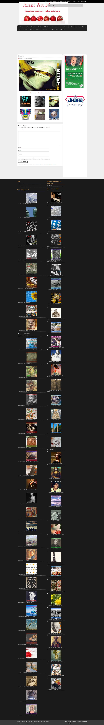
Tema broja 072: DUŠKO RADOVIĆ (55, 633)
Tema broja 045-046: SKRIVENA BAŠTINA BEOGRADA (54, 261)
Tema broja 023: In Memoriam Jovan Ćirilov (27, 503)
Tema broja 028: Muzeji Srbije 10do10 (26, 574)
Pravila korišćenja (23, 186)
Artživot (84, 26)
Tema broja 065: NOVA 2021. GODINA (56, 534)
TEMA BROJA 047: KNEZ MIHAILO (55, 275)
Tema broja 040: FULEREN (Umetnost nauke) (28, 715)
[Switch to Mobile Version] (69, 723)
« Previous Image (32, 92)
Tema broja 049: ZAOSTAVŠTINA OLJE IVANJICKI (54, 304)
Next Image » (48, 92)
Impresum (21, 183)
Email (19, 150)
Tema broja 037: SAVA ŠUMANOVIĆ (26, 672)
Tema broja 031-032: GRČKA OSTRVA (26, 616)
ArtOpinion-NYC (54, 29)
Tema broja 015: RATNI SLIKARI (25, 391)
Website (20, 154)
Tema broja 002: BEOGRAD (24, 217)
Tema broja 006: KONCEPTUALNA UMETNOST (28, 274)
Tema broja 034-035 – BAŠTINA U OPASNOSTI (28, 644)
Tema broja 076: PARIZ (52, 689)
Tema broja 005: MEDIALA (24, 260)
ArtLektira (33, 26)
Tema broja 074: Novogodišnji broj (55, 661)
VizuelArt (40, 26)
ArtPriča (32, 29)
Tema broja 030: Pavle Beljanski (25, 602)
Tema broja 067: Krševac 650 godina (55, 563)
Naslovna (21, 26)
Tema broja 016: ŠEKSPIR (23, 405)
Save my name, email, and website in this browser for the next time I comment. (34, 159)
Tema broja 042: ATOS (52, 217)
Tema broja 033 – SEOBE (23, 630)
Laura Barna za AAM (75, 1)
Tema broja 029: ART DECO (24, 588)
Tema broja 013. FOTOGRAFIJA (25, 363)
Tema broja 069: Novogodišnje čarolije (56, 591)
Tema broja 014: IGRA (23, 377)
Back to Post (40, 92)
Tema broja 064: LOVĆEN (53, 520)
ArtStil (52, 26)
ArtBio (20, 29)
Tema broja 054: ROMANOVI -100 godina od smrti (55, 376)
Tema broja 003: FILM (23, 231)
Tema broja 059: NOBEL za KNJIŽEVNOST (53, 448)
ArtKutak (72, 26)
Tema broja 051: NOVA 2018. (53, 333)
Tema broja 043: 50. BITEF (53, 231)
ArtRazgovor (58, 26)
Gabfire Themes (84, 721)
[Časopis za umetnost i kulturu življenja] (43, 13)
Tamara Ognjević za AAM (65, 1)
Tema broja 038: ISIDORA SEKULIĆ (26, 686)
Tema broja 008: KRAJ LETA (24, 302)
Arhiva (50, 185)
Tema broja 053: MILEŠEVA (53, 361)
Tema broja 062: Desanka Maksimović (55, 492)
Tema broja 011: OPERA (23, 335)
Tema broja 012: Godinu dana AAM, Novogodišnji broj (30, 349)
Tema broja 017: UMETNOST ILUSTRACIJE (27, 419)
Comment (20, 129)
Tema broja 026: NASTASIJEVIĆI (25, 546)
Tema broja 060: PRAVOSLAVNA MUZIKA (54, 464)
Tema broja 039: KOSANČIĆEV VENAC (26, 700)
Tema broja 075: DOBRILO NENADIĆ (55, 675)
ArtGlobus (25, 29)
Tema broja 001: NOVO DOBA (24, 203)
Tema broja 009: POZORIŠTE (24, 316)
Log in (66, 721)
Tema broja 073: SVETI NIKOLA (54, 647)
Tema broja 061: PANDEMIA (53, 478)
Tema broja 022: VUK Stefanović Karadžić (27, 489)
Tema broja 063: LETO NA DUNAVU (55, 506)
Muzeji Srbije (45, 29)
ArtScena (65, 26)
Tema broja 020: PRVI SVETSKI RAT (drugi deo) (28, 461)
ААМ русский (56, 1)
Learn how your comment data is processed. (46, 163)
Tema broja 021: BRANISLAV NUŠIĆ (26, 475)
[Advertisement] (52, 42)
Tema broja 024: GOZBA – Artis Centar (26, 517)
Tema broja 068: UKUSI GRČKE (54, 577)
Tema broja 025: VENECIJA (24, 532)
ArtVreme (78, 26)
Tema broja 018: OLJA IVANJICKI (25, 433)
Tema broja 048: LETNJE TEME (54, 289)
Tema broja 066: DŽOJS (52, 548)
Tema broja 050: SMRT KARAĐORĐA (55, 319)
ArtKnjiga (27, 26)
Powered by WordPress (72, 721)
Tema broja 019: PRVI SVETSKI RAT (26, 447)
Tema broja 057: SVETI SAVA (53, 419)
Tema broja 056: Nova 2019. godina (55, 405)
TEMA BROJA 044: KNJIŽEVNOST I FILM (55, 246)
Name (19, 147)
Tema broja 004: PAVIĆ (23, 245)
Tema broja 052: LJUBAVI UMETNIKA (55, 347)
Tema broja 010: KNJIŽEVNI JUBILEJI (26, 330)
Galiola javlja (83, 1)
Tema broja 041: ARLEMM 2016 (54, 202)
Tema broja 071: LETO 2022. (53, 619)
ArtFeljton (38, 29)
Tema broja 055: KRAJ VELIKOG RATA (54, 391)
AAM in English (48, 1)
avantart (30, 58)
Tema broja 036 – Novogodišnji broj (26, 658)
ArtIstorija (46, 26)
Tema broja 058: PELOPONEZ (54, 434)
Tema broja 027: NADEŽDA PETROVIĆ (26, 560)
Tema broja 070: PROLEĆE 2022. (54, 605)
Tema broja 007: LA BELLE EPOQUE (26, 288)
